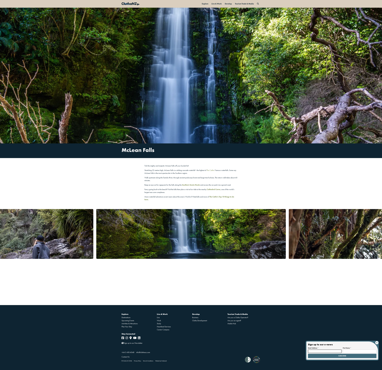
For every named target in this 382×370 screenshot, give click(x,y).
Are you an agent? (234, 320)
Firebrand (164, 361)
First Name (347, 348)
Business (195, 317)
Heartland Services (164, 326)
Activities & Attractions (130, 323)
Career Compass (163, 329)
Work (159, 320)
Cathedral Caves (213, 189)
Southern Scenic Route (191, 185)
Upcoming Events (128, 320)
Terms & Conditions (148, 361)
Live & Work (216, 4)
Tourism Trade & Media (244, 4)
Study (159, 323)
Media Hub (232, 323)
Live (158, 317)
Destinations (126, 317)
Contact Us (126, 357)
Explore (205, 4)
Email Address (313, 348)
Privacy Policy (137, 361)
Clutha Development (199, 320)
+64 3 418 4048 (128, 352)
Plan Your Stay (127, 326)
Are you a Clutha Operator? (238, 317)
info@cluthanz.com (143, 352)
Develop (228, 4)
